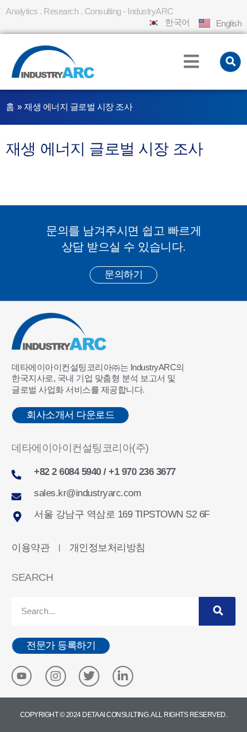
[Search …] (230, 62)
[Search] (217, 611)
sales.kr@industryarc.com (87, 493)
